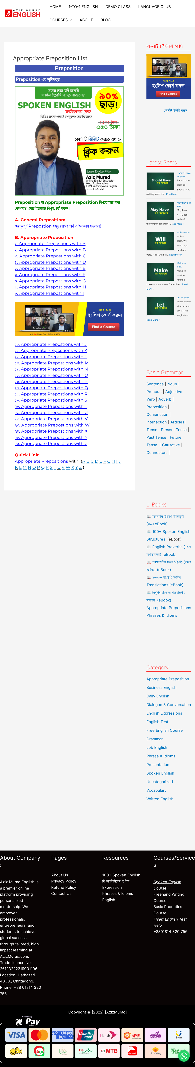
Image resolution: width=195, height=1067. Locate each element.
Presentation (157, 764)
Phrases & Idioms (161, 615)
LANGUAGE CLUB (154, 6)
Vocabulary (156, 790)
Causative (171, 445)
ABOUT (86, 20)
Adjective (173, 391)
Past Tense (156, 437)
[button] (184, 1056)
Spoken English (160, 773)
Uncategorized (159, 781)
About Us (59, 875)
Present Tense (174, 429)
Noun (172, 384)
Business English (161, 687)
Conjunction (157, 414)
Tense (151, 429)
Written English (159, 799)
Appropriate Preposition (167, 679)
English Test (157, 722)
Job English (156, 747)
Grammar (154, 739)
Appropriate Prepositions (168, 607)
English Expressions (164, 713)
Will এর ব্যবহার (183, 232)
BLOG (106, 20)
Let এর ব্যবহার (183, 297)
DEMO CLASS (118, 6)
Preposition (157, 407)
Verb (150, 399)
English (108, 900)
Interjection (156, 422)
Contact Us (61, 893)
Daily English (157, 696)
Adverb (164, 399)
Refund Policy (63, 887)
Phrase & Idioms (160, 756)
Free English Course (164, 730)
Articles (177, 422)
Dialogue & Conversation (168, 704)
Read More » (173, 194)
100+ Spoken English (121, 875)
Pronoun (154, 391)
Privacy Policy (63, 881)
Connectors (156, 452)
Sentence (155, 384)
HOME (55, 6)
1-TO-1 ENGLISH (83, 6)
